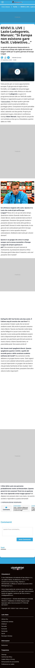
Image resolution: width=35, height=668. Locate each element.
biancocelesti (5, 101)
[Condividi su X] (8, 57)
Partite (15, 7)
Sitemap (3, 654)
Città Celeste (5, 7)
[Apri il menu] (2, 2)
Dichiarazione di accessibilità (10, 662)
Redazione (4, 645)
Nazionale (4, 631)
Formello (4, 626)
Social (3, 633)
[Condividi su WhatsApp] (2, 57)
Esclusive (4, 629)
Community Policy (6, 657)
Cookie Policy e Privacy (8, 659)
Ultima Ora (4, 619)
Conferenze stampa (7, 621)
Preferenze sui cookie (7, 664)
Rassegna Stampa (6, 636)
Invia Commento (25, 539)
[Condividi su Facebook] (5, 57)
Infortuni (4, 624)
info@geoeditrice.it (7, 595)
